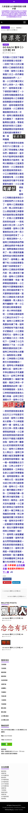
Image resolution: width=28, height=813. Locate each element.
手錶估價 (3, 696)
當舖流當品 (4, 792)
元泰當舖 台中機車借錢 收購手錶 (14, 7)
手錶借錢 (3, 704)
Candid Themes (18, 809)
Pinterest (7, 582)
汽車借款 (3, 668)
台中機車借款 (5, 782)
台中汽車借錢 (5, 784)
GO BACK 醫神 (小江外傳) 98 (12, 634)
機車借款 (3, 676)
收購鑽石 (3, 688)
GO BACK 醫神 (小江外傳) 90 (16, 596)
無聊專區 (5, 44)
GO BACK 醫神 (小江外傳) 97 (12, 648)
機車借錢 (3, 672)
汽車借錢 (3, 664)
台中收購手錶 (5, 775)
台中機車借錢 (5, 779)
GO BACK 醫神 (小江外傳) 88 (12, 591)
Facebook (7, 579)
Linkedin (16, 582)
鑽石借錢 (3, 712)
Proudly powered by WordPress (11, 807)
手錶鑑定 (3, 692)
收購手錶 (3, 684)
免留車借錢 (4, 680)
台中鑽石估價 (5, 720)
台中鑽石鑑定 (5, 716)
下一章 (6, 572)
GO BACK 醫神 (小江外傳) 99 (12, 618)
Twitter (16, 579)
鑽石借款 (3, 708)
